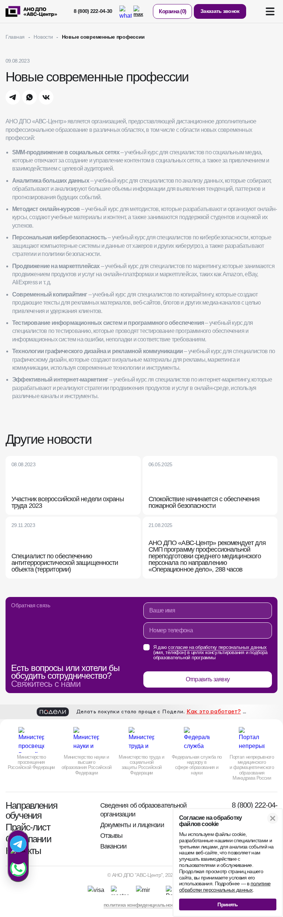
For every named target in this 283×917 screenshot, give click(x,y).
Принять (227, 904)
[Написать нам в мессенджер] (18, 856)
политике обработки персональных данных (224, 887)
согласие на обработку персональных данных (80, 562)
